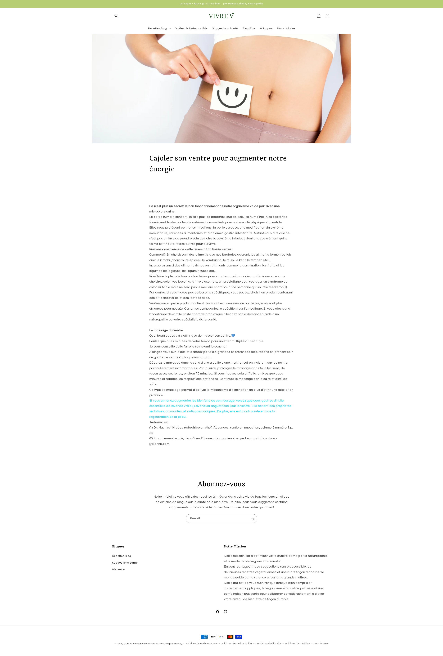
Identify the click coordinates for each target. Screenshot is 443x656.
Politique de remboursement (202, 643)
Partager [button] (159, 185)
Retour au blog (224, 459)
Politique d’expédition (297, 643)
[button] (116, 15)
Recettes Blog (121, 556)
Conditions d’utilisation (268, 643)
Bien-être (118, 569)
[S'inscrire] (252, 518)
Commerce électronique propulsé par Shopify (157, 644)
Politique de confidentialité (237, 643)
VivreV (127, 644)
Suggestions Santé (125, 562)
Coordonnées (321, 643)
